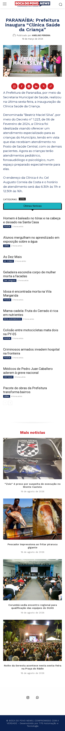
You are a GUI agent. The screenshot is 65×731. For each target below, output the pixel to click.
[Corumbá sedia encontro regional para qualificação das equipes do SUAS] (32, 579)
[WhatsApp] (14, 86)
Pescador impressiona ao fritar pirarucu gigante (33, 546)
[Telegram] (29, 86)
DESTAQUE (8, 377)
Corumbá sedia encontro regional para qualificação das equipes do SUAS (32, 606)
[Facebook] (21, 86)
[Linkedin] (36, 86)
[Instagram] (28, 698)
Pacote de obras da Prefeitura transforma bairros (25, 390)
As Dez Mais (12, 257)
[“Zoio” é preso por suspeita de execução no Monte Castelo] (32, 458)
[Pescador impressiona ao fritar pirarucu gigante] (32, 519)
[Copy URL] (50, 86)
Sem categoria (9, 280)
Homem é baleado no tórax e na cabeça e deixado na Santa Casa (31, 220)
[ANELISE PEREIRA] (15, 35)
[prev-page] (5, 403)
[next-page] (10, 403)
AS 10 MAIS (8, 261)
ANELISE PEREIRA (41, 35)
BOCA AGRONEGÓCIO (12, 319)
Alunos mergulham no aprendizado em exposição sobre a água (31, 239)
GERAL (22, 199)
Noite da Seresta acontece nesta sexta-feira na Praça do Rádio (32, 667)
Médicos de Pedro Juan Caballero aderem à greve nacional (28, 371)
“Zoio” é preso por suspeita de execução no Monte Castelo (33, 485)
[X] (43, 86)
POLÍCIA (7, 226)
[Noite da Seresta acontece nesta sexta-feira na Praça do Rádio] (32, 640)
